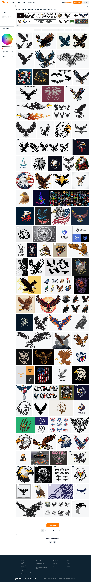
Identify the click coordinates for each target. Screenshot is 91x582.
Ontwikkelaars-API (24, 568)
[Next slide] (87, 30)
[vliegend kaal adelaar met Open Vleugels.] (37, 267)
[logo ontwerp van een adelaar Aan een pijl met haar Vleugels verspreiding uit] (80, 129)
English (68, 560)
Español (68, 562)
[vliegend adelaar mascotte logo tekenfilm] (78, 250)
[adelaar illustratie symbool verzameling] (62, 474)
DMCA (37, 562)
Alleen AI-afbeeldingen (7, 16)
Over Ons (55, 563)
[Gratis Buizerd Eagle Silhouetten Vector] (58, 267)
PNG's (25, 29)
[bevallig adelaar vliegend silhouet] (34, 340)
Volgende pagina (52, 525)
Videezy (22, 563)
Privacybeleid (68, 578)
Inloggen (85, 2)
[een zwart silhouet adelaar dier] (25, 59)
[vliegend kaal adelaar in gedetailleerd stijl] (44, 41)
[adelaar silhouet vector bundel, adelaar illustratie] (24, 41)
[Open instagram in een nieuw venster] (27, 578)
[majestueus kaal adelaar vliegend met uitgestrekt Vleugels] (44, 442)
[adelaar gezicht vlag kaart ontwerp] (60, 216)
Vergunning (38, 560)
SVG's (19, 29)
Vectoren (13, 2)
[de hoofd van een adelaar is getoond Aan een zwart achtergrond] (80, 375)
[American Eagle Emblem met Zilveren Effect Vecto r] (44, 234)
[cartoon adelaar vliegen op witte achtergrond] (63, 357)
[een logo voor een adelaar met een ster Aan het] (24, 322)
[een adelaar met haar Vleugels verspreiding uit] (45, 59)
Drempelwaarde (5, 51)
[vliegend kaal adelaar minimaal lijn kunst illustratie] (28, 285)
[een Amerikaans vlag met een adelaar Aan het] (43, 375)
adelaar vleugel (76, 29)
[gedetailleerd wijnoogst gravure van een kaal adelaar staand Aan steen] (80, 322)
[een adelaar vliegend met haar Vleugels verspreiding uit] (81, 77)
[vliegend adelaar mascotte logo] (60, 322)
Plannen (63, 2)
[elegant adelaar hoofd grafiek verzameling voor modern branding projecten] (46, 392)
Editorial (29, 2)
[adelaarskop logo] (80, 508)
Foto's (19, 2)
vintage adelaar (54, 29)
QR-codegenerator (24, 573)
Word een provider (55, 566)
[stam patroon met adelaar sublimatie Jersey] (22, 267)
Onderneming (23, 565)
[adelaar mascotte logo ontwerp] (80, 180)
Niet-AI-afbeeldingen (6, 17)
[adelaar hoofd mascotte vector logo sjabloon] (61, 408)
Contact (54, 562)
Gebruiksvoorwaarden (61, 578)
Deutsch (68, 565)
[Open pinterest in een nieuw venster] (30, 578)
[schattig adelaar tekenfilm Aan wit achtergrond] (80, 340)
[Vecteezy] (6, 2)
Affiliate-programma (40, 563)
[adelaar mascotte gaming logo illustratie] (80, 474)
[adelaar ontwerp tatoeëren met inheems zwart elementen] (79, 425)
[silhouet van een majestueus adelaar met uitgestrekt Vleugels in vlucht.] (40, 408)
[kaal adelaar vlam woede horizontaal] (34, 111)
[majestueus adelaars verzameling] (75, 304)
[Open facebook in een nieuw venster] (25, 578)
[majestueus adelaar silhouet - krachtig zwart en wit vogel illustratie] (68, 163)
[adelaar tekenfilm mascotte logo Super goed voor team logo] (78, 458)
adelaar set (61, 29)
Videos (24, 2)
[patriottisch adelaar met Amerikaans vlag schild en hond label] (24, 392)
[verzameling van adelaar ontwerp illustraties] (44, 147)
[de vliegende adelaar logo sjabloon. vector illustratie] (81, 491)
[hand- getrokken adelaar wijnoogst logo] (62, 375)
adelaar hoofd (68, 29)
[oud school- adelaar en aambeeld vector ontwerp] (24, 357)
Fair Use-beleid (73, 578)
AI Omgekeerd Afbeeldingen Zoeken (26, 570)
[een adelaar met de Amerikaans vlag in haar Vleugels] (81, 442)
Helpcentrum (55, 560)
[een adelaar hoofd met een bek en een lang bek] (24, 442)
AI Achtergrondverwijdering (26, 572)
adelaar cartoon (46, 29)
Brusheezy (22, 560)
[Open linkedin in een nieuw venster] (28, 578)
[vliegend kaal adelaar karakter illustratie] (80, 216)
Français (68, 566)
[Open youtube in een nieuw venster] (35, 578)
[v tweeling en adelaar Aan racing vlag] (66, 392)
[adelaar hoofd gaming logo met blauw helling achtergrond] (24, 77)
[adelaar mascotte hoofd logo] (24, 408)
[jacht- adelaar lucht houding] (57, 508)
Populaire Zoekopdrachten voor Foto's (42, 568)
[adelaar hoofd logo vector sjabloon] (81, 357)
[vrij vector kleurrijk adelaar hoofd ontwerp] (81, 147)
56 (59, 530)
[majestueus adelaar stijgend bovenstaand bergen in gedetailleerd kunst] (61, 340)
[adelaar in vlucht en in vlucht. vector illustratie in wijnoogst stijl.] (73, 41)
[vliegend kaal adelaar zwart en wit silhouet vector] (28, 94)
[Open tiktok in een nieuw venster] (32, 578)
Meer (34, 2)
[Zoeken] (84, 6)
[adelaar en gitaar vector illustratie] (60, 250)
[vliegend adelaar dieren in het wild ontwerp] (23, 458)
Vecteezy (22, 562)
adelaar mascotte (85, 29)
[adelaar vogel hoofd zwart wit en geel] (63, 129)
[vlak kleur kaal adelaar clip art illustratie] (77, 94)
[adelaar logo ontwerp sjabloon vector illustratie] (25, 216)
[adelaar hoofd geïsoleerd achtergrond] (65, 442)
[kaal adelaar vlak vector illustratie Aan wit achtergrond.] (39, 491)
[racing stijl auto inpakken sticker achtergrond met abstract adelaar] (60, 491)
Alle (3, 14)
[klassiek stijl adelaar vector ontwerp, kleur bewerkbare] (43, 357)
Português (68, 563)
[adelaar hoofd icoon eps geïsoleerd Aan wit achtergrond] (62, 180)
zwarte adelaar (37, 29)
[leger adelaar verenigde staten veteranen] (80, 267)
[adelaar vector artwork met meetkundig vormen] (24, 198)
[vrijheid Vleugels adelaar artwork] (45, 250)
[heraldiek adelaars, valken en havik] (61, 77)
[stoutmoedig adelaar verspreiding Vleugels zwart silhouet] (41, 322)
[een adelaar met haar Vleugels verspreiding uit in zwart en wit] (30, 508)
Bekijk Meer (81, 21)
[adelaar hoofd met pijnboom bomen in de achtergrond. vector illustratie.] (82, 163)
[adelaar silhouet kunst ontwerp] (62, 111)
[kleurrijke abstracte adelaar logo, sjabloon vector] (41, 198)
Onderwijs (22, 566)
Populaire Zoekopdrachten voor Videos (42, 570)
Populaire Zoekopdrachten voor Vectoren (42, 566)
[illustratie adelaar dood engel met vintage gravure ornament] (81, 285)
